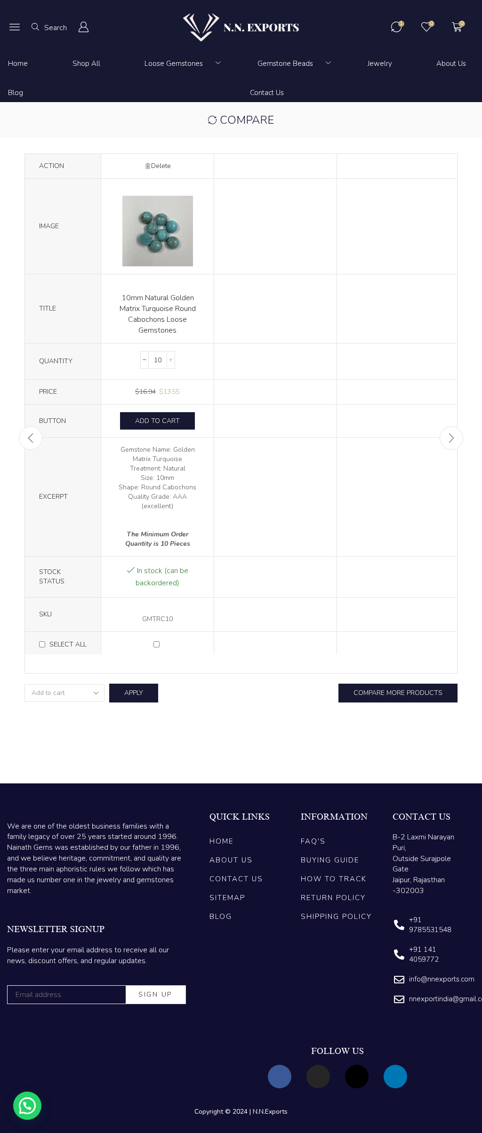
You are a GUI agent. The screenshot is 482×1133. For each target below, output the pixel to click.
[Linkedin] (395, 1076)
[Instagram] (318, 1076)
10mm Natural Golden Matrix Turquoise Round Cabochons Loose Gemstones (158, 314)
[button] (14, 27)
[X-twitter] (357, 1076)
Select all (68, 644)
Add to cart (157, 420)
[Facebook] (279, 1076)
